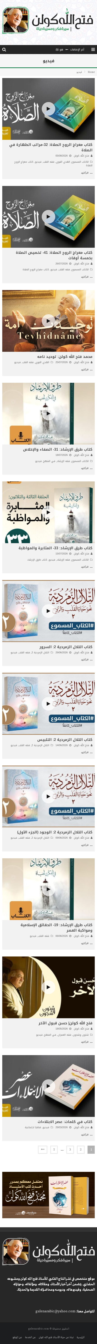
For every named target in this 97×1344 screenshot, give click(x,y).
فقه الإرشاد (63, 461)
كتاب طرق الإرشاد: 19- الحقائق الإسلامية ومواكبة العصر (56, 927)
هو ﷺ (59, 49)
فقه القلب (48, 161)
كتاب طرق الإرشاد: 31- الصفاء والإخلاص (57, 449)
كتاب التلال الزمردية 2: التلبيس (64, 739)
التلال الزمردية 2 (40, 652)
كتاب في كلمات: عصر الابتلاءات (65, 1121)
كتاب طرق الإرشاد (37, 559)
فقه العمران (64, 1034)
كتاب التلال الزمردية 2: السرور (65, 646)
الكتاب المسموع (80, 161)
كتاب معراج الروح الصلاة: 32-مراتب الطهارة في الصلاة (50, 147)
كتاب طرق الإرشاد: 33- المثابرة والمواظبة (55, 548)
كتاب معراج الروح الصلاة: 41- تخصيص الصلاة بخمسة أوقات (54, 255)
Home (91, 72)
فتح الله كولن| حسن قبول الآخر (65, 1023)
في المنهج (49, 461)
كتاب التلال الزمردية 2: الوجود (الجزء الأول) (54, 832)
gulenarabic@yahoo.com (55, 1311)
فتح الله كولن (81, 155)
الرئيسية (80, 1337)
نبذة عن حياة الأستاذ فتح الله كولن (56, 1337)
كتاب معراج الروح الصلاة (36, 269)
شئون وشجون (81, 1034)
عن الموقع (17, 1337)
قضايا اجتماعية (33, 1127)
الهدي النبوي (63, 161)
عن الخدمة (30, 1337)
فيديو (38, 161)
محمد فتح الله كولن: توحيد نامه (64, 356)
